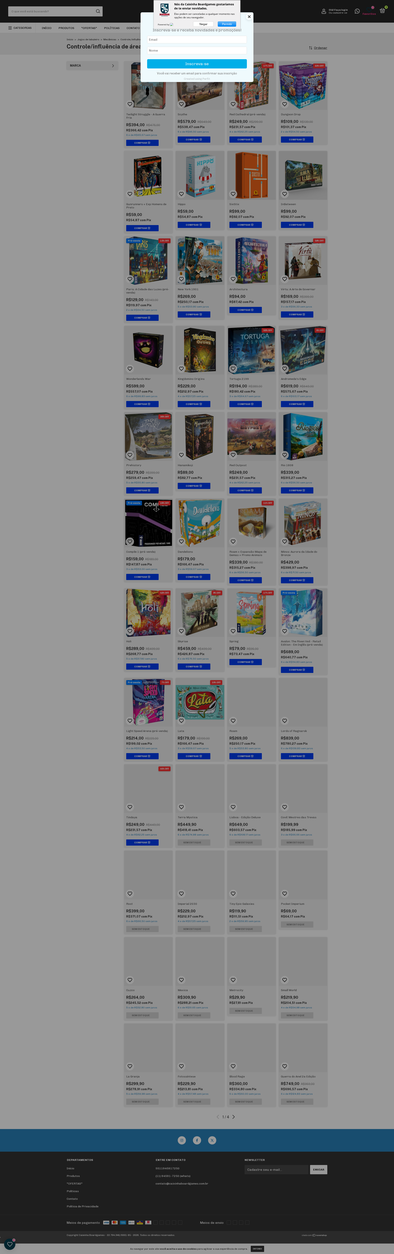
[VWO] (174, 24)
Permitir (227, 24)
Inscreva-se (197, 63)
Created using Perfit (197, 78)
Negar (203, 24)
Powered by (164, 24)
